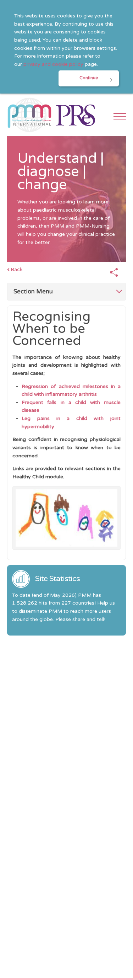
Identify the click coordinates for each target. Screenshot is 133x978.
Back (16, 269)
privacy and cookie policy (53, 64)
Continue (88, 78)
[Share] (114, 273)
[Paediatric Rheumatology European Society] (75, 115)
